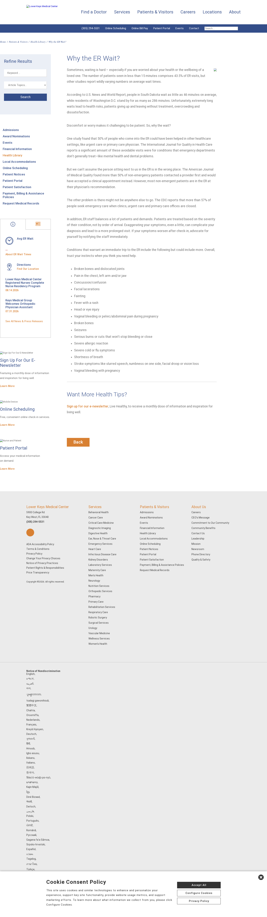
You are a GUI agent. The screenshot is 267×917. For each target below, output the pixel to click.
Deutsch (31, 734)
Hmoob (30, 748)
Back (78, 442)
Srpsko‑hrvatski (35, 844)
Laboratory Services (100, 564)
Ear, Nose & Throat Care (102, 538)
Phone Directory (200, 554)
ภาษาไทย (31, 864)
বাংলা (28, 688)
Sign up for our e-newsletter (87, 406)
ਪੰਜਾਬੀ (29, 825)
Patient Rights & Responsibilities (45, 567)
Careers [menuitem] (188, 12)
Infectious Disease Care (102, 554)
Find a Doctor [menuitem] (94, 12)
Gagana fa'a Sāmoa (37, 839)
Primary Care (96, 601)
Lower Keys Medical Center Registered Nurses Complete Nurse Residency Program (24, 283)
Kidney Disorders (98, 559)
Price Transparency (37, 572)
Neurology (94, 580)
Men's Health (95, 575)
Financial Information (17, 149)
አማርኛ (30, 678)
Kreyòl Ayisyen (34, 729)
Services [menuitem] (122, 12)
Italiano (30, 762)
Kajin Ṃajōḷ (32, 786)
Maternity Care (97, 570)
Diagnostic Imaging (99, 528)
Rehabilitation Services (101, 607)
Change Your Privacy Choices (43, 558)
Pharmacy (94, 596)
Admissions (11, 130)
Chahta (30, 710)
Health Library (38, 41)
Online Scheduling (115, 28)
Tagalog (31, 858)
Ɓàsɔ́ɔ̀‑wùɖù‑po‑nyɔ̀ (38, 777)
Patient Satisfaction (17, 187)
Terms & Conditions (37, 548)
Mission (196, 543)
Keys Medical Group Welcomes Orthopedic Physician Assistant (20, 304)
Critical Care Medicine (101, 522)
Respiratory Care (98, 612)
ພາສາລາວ (32, 782)
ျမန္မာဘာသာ (33, 694)
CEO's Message (200, 517)
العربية (29, 683)
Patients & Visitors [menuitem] (155, 12)
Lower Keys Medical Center (47, 507)
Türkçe (30, 869)
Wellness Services (99, 638)
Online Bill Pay (140, 28)
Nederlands (33, 719)
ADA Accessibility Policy (40, 544)
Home (3, 41)
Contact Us (198, 533)
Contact (194, 28)
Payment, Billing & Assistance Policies (23, 195)
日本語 (30, 767)
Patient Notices (14, 174)
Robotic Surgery (97, 617)
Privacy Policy (34, 553)
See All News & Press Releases (24, 321)
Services (95, 507)
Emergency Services (100, 543)
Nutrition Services (98, 585)
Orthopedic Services (100, 591)
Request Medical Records (21, 203)
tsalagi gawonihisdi (37, 700)
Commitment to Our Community (210, 522)
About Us (198, 507)
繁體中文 (31, 705)
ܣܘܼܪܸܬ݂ (29, 853)
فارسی (30, 811)
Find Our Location (28, 268)
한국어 (30, 772)
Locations (212, 12)
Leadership (197, 538)
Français (31, 724)
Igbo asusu (32, 753)
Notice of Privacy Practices (42, 563)
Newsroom (197, 549)
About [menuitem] (235, 12)
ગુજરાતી (30, 738)
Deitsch (30, 806)
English (30, 673)
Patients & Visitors (18, 41)
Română (31, 830)
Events (179, 28)
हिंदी (28, 743)
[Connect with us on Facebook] (30, 532)
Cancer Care (95, 517)
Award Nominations (16, 136)
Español (31, 849)
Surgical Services (98, 622)
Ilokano (30, 757)
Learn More (7, 386)
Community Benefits (203, 528)
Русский (31, 835)
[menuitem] (221, 28)
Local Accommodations (19, 161)
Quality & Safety (200, 559)
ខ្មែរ (27, 792)
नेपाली (29, 801)
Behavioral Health (98, 512)
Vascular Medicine (99, 633)
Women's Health (97, 643)
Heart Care (94, 549)
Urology (92, 628)
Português (32, 820)
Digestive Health (98, 533)
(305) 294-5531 (91, 28)
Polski (29, 816)
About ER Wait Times (18, 254)
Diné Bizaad (33, 796)
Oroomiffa (32, 715)
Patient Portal (161, 28)
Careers (196, 512)
